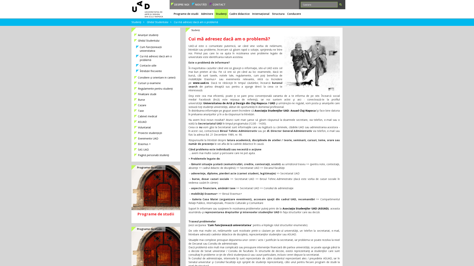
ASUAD (142, 122)
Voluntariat (144, 127)
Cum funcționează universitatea (151, 48)
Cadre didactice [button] (239, 14)
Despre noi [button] (181, 4)
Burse (141, 99)
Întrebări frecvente (151, 71)
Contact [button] (219, 4)
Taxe (141, 110)
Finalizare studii (147, 94)
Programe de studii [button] (186, 14)
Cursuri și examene (149, 83)
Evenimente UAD (148, 138)
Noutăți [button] (201, 4)
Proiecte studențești (150, 133)
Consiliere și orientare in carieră (157, 77)
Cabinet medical (147, 116)
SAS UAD (143, 149)
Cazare (142, 105)
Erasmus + (144, 144)
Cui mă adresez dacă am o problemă (156, 58)
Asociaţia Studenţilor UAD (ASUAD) (306, 208)
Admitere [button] (207, 14)
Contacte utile (148, 65)
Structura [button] (278, 14)
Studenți (136, 22)
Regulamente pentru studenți (155, 88)
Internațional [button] (260, 14)
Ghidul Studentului (157, 22)
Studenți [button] (221, 14)
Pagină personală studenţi (153, 155)
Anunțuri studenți (148, 35)
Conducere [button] (294, 14)
